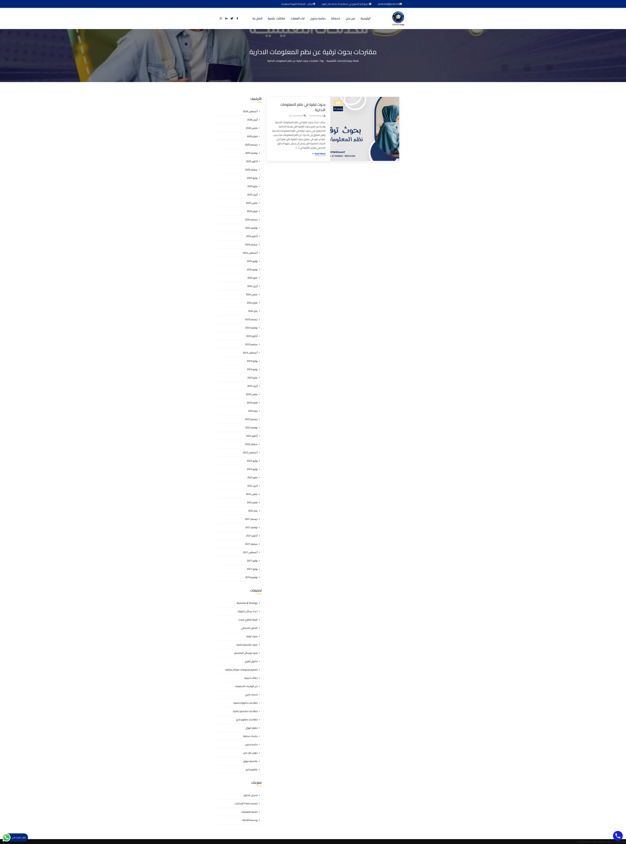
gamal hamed (316, 116)
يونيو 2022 (252, 469)
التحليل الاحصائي (249, 628)
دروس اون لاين (250, 752)
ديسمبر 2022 (251, 419)
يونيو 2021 (252, 569)
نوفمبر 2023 (251, 327)
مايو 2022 (252, 477)
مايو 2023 (252, 377)
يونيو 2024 (252, 269)
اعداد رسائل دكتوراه (248, 611)
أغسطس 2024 (250, 252)
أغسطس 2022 (250, 452)
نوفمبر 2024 (251, 227)
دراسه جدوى (251, 744)
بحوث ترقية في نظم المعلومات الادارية (302, 107)
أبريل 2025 (252, 194)
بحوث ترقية (252, 636)
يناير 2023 (253, 410)
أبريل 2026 (252, 119)
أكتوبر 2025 (252, 161)
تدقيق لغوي (251, 661)
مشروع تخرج (252, 769)
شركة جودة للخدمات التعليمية (343, 60)
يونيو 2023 (252, 369)
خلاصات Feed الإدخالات (246, 803)
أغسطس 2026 (250, 111)
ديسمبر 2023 (251, 319)
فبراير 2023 (252, 402)
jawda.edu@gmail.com (389, 4)
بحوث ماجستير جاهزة (247, 644)
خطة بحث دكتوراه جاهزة (245, 702)
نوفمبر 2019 (251, 577)
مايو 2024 (252, 277)
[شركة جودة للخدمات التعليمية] (398, 18)
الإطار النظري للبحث (248, 619)
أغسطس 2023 (250, 352)
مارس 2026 (252, 128)
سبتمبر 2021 (251, 544)
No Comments (296, 116)
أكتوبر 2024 (252, 236)
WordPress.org (250, 820)
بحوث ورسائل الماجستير (246, 653)
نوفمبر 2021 (251, 527)
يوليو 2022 (252, 460)
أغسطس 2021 (250, 552)
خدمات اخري (251, 694)
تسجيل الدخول (250, 795)
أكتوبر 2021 (252, 535)
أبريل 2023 (252, 386)
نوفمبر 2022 (251, 427)
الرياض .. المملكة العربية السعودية (297, 4)
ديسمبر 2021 (251, 519)
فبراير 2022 (252, 502)
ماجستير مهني (250, 761)
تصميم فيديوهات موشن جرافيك (241, 669)
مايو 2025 (252, 186)
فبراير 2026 (252, 136)
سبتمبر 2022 (251, 444)
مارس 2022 (252, 494)
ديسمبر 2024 (251, 219)
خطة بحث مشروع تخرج (247, 719)
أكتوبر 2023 (252, 336)
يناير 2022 (253, 510)
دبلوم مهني (252, 727)
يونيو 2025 (252, 178)
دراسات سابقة (250, 736)
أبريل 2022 (252, 485)
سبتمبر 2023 (251, 344)
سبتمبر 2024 (251, 244)
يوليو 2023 (252, 361)
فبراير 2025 (252, 211)
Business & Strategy (247, 603)
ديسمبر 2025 (251, 144)
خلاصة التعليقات (249, 811)
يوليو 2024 (252, 261)
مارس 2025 (252, 202)
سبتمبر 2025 (251, 169)
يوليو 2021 (252, 560)
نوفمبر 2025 (251, 153)
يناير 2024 (253, 311)
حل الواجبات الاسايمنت (246, 686)
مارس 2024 (252, 294)
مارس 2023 (252, 394)
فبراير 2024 (252, 302)
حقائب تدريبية (251, 677)
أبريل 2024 (252, 286)
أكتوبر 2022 (252, 435)
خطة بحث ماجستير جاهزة (245, 711)
